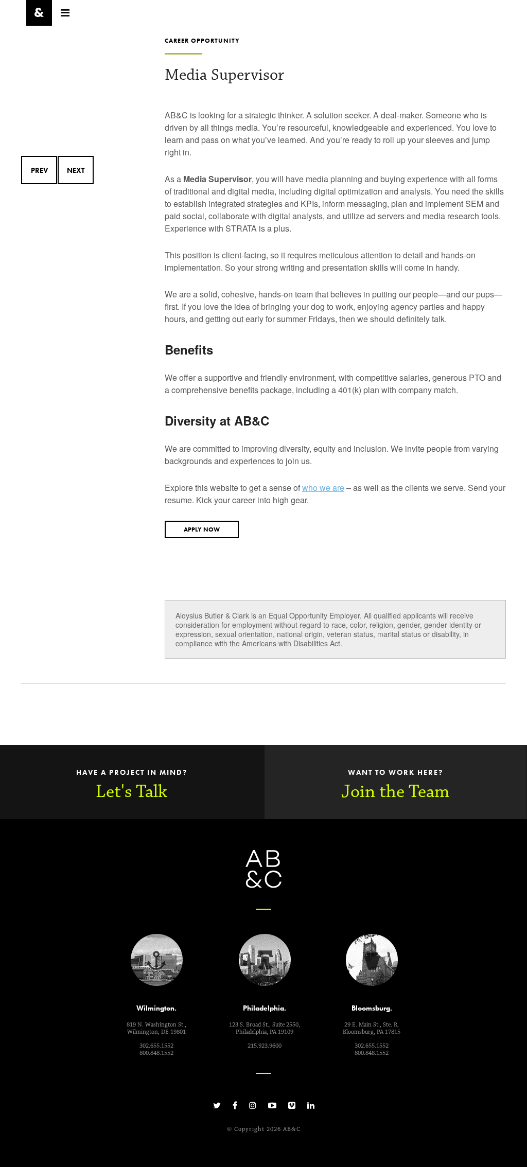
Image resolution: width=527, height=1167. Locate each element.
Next (75, 170)
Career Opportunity (202, 41)
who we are (323, 487)
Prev (39, 170)
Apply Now (202, 529)
